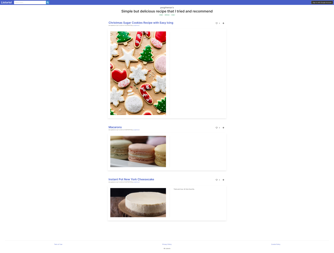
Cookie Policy (275, 244)
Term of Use (58, 244)
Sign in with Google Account (322, 2)
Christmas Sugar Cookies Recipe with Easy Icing (141, 22)
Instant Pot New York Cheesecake (131, 179)
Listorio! (6, 2)
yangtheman (136, 25)
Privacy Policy (167, 244)
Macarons (115, 127)
